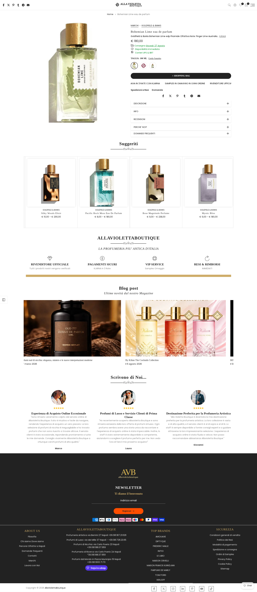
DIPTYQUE (161, 541)
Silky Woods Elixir (50, 213)
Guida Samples (154, 58)
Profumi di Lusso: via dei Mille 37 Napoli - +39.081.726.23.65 (96, 540)
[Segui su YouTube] (201, 588)
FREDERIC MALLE (161, 546)
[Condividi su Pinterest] (13, 5)
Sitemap (225, 568)
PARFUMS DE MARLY (160, 570)
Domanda (157, 89)
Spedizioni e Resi (140, 89)
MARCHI (134, 25)
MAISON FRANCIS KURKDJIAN (161, 565)
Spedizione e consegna (225, 549)
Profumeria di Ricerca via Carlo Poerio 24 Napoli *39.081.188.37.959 (96, 553)
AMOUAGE (161, 536)
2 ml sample (143, 65)
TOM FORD (160, 575)
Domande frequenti (32, 551)
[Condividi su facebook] (3, 5)
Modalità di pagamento (225, 544)
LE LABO (160, 555)
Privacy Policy (225, 559)
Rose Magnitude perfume (154, 213)
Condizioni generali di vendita (225, 535)
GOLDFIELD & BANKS (151, 25)
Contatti (32, 555)
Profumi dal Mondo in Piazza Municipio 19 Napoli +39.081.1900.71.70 (96, 561)
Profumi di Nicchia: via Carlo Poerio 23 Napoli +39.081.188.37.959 (96, 546)
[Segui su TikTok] (211, 588)
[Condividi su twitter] (8, 5)
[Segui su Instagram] (173, 588)
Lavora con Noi (32, 565)
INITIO (161, 551)
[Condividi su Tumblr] (18, 5)
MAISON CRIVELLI (160, 560)
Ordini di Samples (225, 554)
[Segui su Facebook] (154, 588)
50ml (152, 65)
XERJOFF (160, 579)
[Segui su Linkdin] (182, 588)
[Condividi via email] (28, 5)
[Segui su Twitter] (163, 588)
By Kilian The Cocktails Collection (45, 360)
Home (110, 14)
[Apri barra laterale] (3, 299)
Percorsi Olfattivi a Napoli (32, 546)
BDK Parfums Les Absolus (146, 360)
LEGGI (222, 36)
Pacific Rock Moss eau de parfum (102, 213)
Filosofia (32, 536)
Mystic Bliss (207, 213)
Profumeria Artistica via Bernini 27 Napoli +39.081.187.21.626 (96, 535)
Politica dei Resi (225, 540)
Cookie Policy (225, 564)
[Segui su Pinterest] (192, 588)
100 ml (134, 65)
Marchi (32, 560)
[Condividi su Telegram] (23, 5)
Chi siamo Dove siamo (32, 541)
